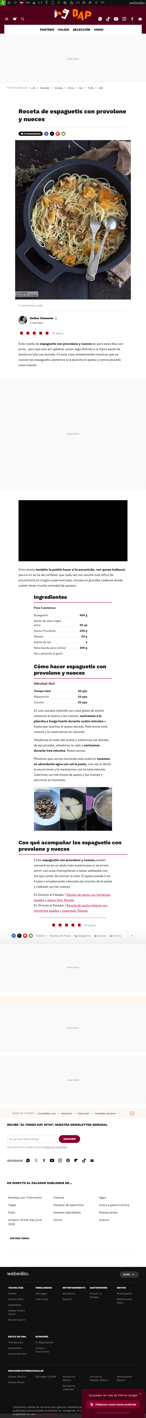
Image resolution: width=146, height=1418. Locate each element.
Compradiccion (17, 1353)
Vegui (102, 1197)
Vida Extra (41, 1299)
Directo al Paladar (96, 1295)
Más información (46, 1414)
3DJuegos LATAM (45, 1376)
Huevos (104, 1220)
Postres (59, 1197)
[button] (43, 318)
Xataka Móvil (16, 1299)
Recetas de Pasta (60, 935)
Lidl (33, 88)
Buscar (22, 19)
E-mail (140, 19)
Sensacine (69, 1293)
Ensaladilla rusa (47, 1113)
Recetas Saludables (67, 1212)
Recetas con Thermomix (25, 1197)
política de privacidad (55, 1147)
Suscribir (69, 1139)
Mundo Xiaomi (16, 1319)
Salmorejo (84, 1113)
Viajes (12, 1205)
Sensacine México (69, 1378)
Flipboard (58, 134)
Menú (6, 19)
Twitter (52, 134)
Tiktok (108, 19)
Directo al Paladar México (99, 1378)
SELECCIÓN (81, 29)
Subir (126, 1274)
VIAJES (63, 29)
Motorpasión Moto (124, 1301)
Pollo (11, 1212)
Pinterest (68, 1160)
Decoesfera (15, 1348)
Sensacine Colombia (69, 1387)
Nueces (101, 935)
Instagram (124, 19)
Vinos (71, 88)
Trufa (90, 88)
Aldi (101, 88)
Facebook (132, 19)
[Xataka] (3, 3)
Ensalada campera (105, 1113)
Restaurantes (108, 1212)
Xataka (12, 1293)
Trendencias (15, 1342)
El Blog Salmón (44, 1342)
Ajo (81, 88)
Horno (58, 1220)
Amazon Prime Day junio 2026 (25, 1222)
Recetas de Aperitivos (69, 1205)
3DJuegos (41, 1293)
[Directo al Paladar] (73, 14)
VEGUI (98, 29)
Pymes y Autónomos (42, 1350)
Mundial (44, 88)
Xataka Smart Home (16, 1312)
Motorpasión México (124, 1378)
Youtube (116, 19)
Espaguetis (83, 935)
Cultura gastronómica (114, 1205)
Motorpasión (124, 1293)
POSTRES (47, 29)
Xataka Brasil (16, 1382)
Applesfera (14, 1304)
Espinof (67, 1299)
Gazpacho (67, 1113)
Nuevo (14, 19)
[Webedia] (18, 1273)
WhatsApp (100, 19)
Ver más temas (19, 1238)
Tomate (58, 88)
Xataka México (17, 1376)
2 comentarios (32, 133)
